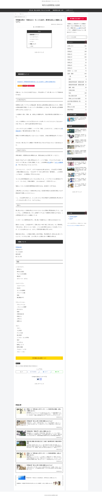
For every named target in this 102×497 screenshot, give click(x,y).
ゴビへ (32, 41)
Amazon (19, 85)
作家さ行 (18, 363)
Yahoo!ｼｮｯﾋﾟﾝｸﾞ (31, 85)
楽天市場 (24, 85)
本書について (33, 43)
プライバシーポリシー (71, 225)
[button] (86, 37)
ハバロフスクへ (34, 36)
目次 (32, 46)
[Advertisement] (39, 61)
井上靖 (49, 162)
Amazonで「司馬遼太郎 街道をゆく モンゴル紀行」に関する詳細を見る (36, 81)
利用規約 (77, 225)
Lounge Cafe (72, 216)
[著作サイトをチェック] (38, 379)
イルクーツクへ (34, 39)
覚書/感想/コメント (34, 34)
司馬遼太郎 (19, 247)
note (70, 218)
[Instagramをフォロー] (40, 379)
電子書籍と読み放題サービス (39, 358)
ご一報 (78, 28)
